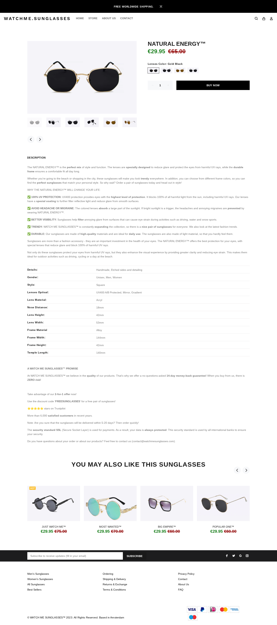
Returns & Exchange (115, 584)
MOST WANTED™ (110, 526)
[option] (36, 122)
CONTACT (126, 18)
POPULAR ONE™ (223, 526)
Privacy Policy (186, 573)
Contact (182, 579)
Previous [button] (30, 139)
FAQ (180, 589)
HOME (80, 18)
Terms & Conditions (114, 589)
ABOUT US (109, 18)
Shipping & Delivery (114, 579)
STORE (92, 18)
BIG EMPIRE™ (167, 526)
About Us (183, 584)
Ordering (108, 573)
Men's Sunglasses (38, 573)
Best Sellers (34, 589)
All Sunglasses (36, 584)
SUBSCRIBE (135, 556)
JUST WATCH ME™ (54, 526)
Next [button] (39, 139)
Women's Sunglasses (40, 579)
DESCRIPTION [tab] (36, 157)
